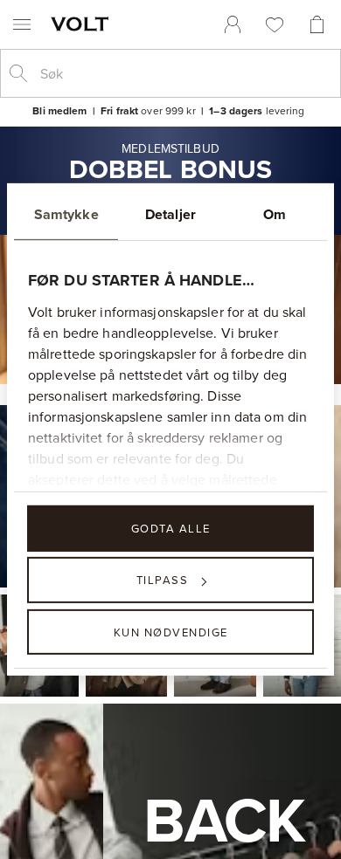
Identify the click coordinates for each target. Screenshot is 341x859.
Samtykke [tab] (66, 214)
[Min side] (232, 24)
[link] (232, 24)
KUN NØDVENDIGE (171, 631)
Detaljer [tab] (170, 214)
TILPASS (162, 580)
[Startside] (83, 24)
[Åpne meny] (22, 24)
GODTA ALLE (171, 528)
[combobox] (184, 73)
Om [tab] (274, 214)
